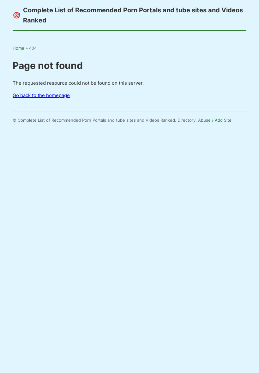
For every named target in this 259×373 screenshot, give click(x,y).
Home (18, 48)
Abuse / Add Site (215, 120)
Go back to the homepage (41, 95)
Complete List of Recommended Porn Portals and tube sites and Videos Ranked (128, 15)
